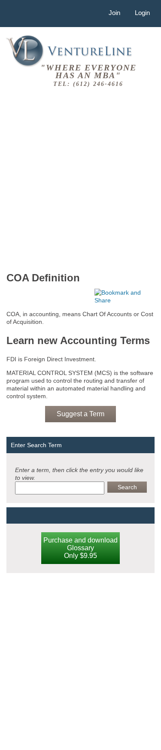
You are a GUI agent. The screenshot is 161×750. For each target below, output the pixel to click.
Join (114, 12)
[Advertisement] (80, 178)
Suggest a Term (80, 414)
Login (142, 12)
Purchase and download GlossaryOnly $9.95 (80, 548)
